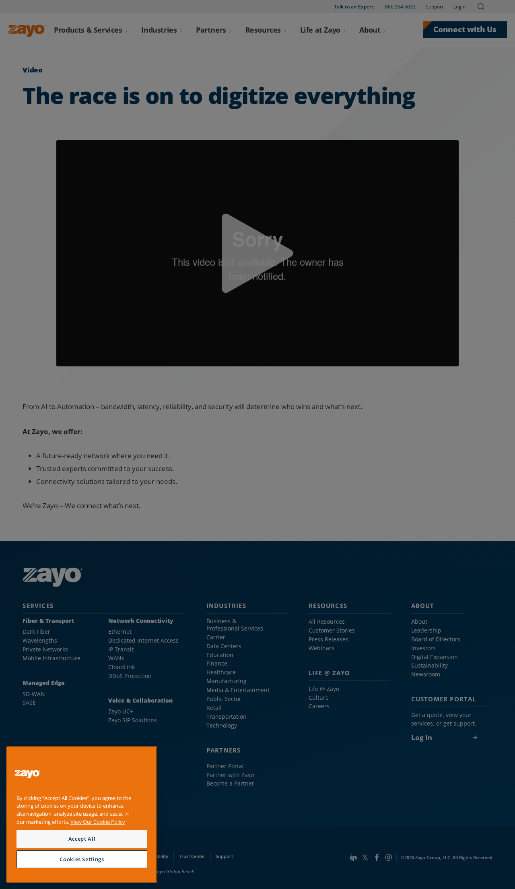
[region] (81, 814)
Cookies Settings (82, 859)
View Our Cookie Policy (97, 821)
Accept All (82, 838)
